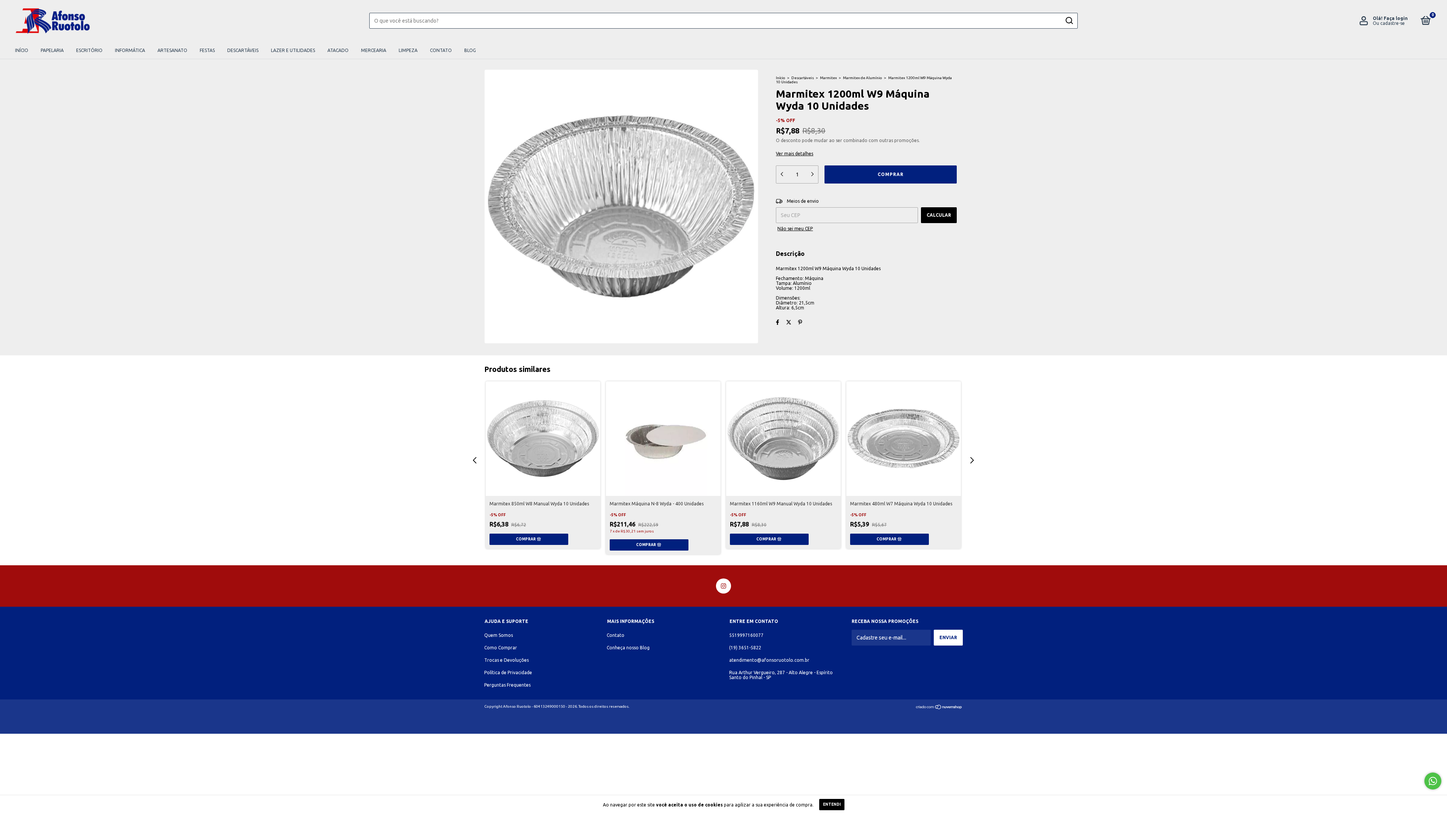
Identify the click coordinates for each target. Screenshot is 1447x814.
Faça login (1396, 18)
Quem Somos (498, 635)
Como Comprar (500, 647)
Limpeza (408, 50)
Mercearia (373, 50)
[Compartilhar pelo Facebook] (777, 322)
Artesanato (172, 50)
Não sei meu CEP (795, 228)
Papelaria (52, 50)
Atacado (338, 50)
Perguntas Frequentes (507, 684)
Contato (441, 50)
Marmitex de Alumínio (862, 78)
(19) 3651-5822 (745, 647)
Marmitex (828, 78)
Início (21, 50)
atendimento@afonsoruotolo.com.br (769, 660)
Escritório (89, 50)
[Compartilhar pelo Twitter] (788, 322)
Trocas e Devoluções (506, 660)
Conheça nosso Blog (628, 647)
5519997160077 (746, 635)
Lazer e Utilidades (293, 50)
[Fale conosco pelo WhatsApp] (1432, 781)
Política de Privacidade (508, 672)
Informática (130, 50)
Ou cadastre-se (1389, 23)
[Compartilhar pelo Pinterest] (800, 322)
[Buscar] (1069, 21)
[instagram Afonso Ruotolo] (723, 586)
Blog (470, 50)
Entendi (832, 804)
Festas (207, 50)
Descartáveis (243, 50)
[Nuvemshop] (939, 708)
